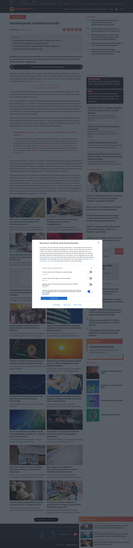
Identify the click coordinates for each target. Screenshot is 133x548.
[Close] (99, 243)
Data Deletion (57, 305)
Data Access (67, 305)
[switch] (89, 272)
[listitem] (67, 268)
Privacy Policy (78, 305)
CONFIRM (54, 298)
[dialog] (67, 274)
